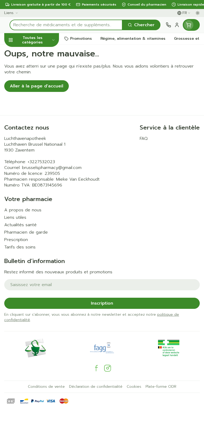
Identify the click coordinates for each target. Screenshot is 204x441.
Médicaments (34, 172)
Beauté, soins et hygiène (34, 65)
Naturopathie (34, 131)
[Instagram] (108, 368)
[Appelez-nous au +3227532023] (168, 25)
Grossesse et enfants (34, 104)
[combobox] (66, 25)
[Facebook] (96, 368)
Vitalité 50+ (34, 119)
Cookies (134, 386)
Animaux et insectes (34, 160)
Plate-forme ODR (161, 386)
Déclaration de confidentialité (95, 386)
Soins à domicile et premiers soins (34, 146)
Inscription (102, 303)
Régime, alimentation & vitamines (34, 85)
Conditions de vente (46, 386)
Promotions (16, 51)
